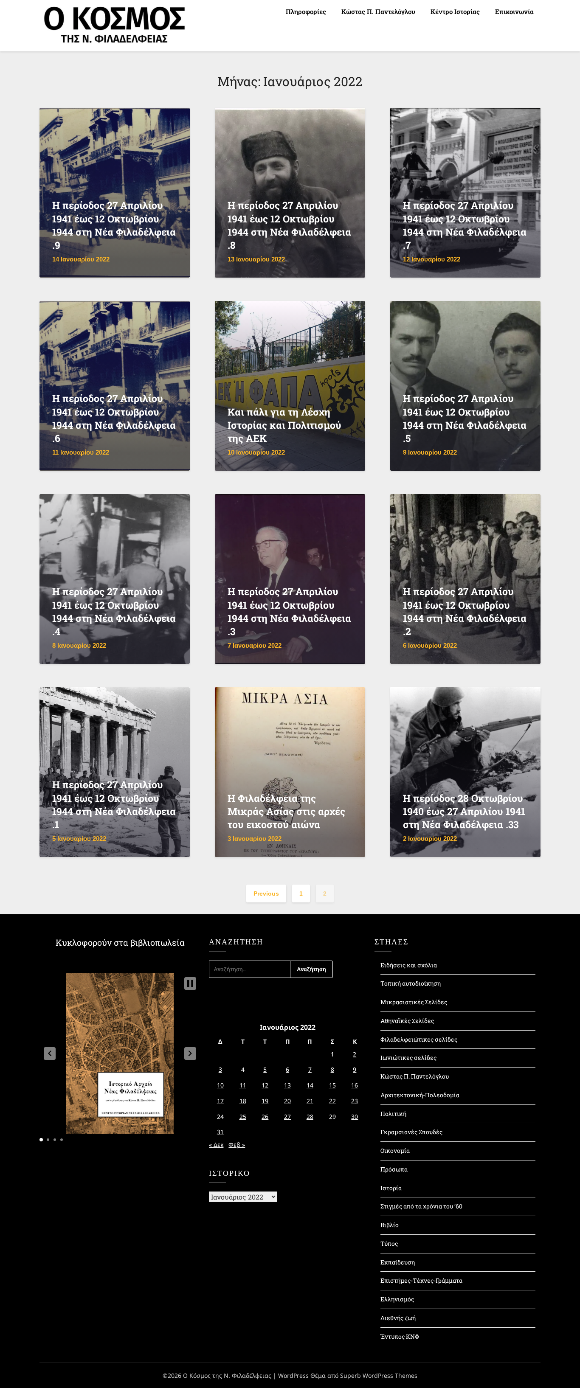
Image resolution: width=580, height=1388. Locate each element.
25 (242, 1117)
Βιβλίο (389, 1225)
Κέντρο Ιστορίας (455, 11)
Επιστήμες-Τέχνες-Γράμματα (421, 1280)
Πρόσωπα (394, 1169)
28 (310, 1117)
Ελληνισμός (397, 1299)
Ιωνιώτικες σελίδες (408, 1058)
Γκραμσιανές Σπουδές (411, 1132)
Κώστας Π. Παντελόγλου (378, 11)
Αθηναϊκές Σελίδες (407, 1021)
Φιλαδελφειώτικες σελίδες (418, 1039)
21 (310, 1101)
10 (220, 1085)
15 (332, 1085)
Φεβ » (236, 1145)
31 (220, 1132)
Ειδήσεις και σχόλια (408, 965)
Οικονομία (395, 1150)
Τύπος (389, 1243)
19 (265, 1101)
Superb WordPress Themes (378, 1375)
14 (310, 1085)
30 (354, 1117)
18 (242, 1101)
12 (265, 1085)
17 (220, 1101)
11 (242, 1085)
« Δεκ (216, 1145)
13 (287, 1085)
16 (354, 1085)
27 (287, 1117)
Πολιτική (393, 1114)
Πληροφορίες (306, 11)
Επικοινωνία (514, 11)
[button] (50, 1053)
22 (332, 1101)
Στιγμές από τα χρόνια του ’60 (421, 1206)
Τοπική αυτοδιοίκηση (410, 983)
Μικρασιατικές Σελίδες (413, 1002)
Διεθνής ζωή (398, 1318)
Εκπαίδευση (397, 1262)
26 (265, 1117)
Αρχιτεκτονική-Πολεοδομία (419, 1095)
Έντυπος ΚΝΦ (399, 1336)
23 (354, 1101)
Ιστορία (391, 1188)
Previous (266, 893)
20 (287, 1101)
